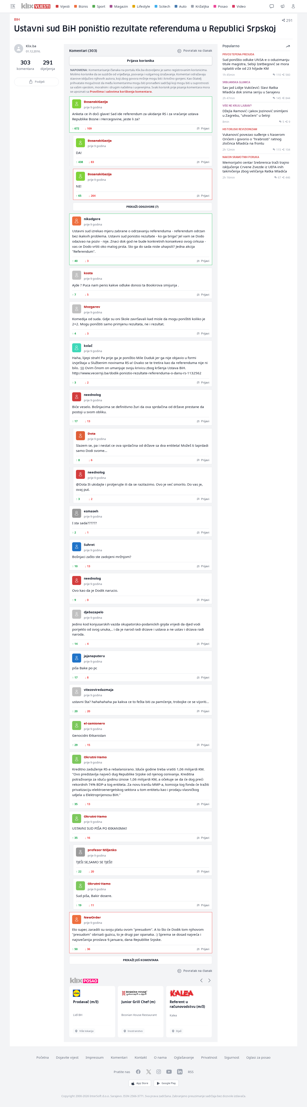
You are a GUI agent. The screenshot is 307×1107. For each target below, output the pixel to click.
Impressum (95, 1057)
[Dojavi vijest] (282, 6)
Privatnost (209, 1057)
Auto (183, 6)
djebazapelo (93, 612)
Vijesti (65, 6)
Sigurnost (231, 1057)
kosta (88, 273)
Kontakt (141, 1057)
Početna (42, 1057)
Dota (92, 433)
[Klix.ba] (35, 6)
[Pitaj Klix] (272, 6)
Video (241, 6)
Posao (223, 6)
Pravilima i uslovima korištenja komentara (121, 91)
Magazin (121, 6)
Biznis (83, 6)
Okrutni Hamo (95, 757)
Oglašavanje (184, 1057)
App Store (142, 1083)
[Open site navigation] (13, 6)
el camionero (94, 723)
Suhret (89, 544)
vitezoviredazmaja (98, 689)
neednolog (92, 395)
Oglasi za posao (258, 1057)
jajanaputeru (94, 656)
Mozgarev (92, 307)
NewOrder (92, 917)
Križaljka (202, 6)
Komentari (119, 1057)
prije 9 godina (93, 107)
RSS (191, 1071)
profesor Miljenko (102, 850)
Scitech (164, 6)
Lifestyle (143, 6)
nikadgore (92, 219)
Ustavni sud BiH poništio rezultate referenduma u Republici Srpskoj (145, 29)
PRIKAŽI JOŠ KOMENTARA (140, 960)
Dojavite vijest (67, 1057)
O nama (160, 1057)
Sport (101, 6)
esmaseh (91, 511)
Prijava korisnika (140, 60)
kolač (88, 346)
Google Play (169, 1083)
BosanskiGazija (96, 102)
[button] (201, 980)
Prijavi (204, 128)
